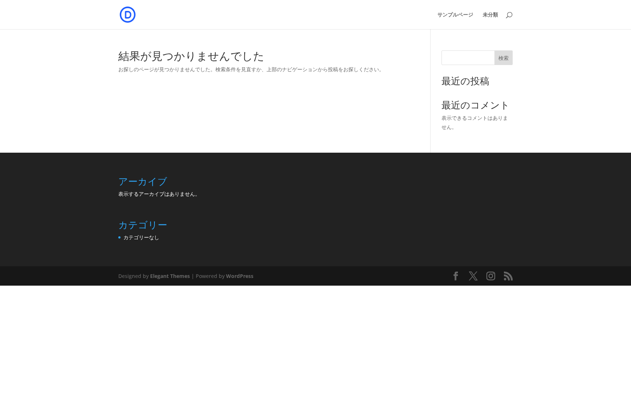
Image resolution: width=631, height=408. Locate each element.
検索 (503, 57)
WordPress (239, 275)
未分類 (490, 15)
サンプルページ (455, 15)
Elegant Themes (170, 275)
